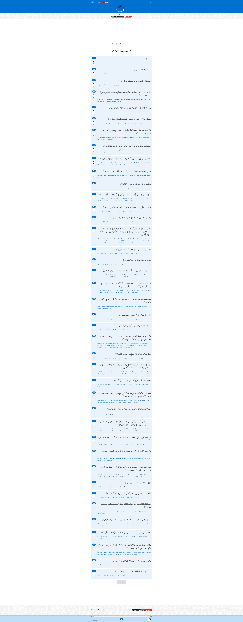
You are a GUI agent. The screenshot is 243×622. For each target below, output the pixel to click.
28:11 (94, 183)
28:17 (94, 259)
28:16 (94, 248)
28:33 (94, 482)
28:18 (94, 270)
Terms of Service (107, 609)
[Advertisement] (121, 30)
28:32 (94, 466)
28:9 (94, 158)
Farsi (106, 2)
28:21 (94, 314)
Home (92, 609)
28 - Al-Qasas (97, 2)
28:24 (94, 353)
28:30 (94, 436)
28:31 (94, 450)
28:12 (94, 194)
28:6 (94, 118)
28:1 (94, 58)
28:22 (94, 325)
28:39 (94, 560)
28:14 (94, 217)
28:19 (94, 282)
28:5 (94, 107)
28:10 (94, 170)
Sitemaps (96, 609)
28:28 (94, 408)
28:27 (94, 392)
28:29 (94, 421)
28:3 (94, 80)
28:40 (94, 571)
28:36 (94, 519)
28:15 (94, 227)
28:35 (94, 503)
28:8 (94, 145)
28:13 (94, 206)
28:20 (94, 298)
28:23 (94, 335)
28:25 (94, 364)
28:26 (94, 379)
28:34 (94, 492)
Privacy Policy (100, 609)
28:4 (94, 91)
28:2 (94, 69)
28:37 (94, 531)
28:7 (94, 129)
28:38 (94, 544)
